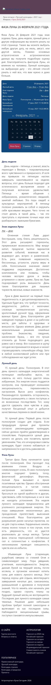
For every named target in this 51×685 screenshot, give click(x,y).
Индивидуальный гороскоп (37, 647)
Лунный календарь (24, 17)
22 (12, 137)
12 (31, 129)
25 (26, 137)
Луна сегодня (8, 17)
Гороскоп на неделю (34, 644)
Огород (37, 146)
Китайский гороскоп (34, 636)
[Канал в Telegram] (44, 680)
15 (12, 133)
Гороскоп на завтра (34, 642)
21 (40, 133)
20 (35, 133)
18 (26, 133)
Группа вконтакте (8, 634)
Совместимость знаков (36, 650)
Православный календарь (12, 661)
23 (17, 137)
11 (26, 129)
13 (35, 129)
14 (40, 129)
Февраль (6, 19)
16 (17, 133)
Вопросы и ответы (9, 636)
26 (31, 137)
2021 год (37, 17)
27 (35, 137)
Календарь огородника (11, 670)
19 (31, 133)
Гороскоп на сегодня (35, 639)
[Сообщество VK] (48, 680)
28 (40, 137)
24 (22, 137)
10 (22, 129)
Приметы (5, 672)
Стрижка (26, 146)
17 (22, 133)
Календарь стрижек (9, 667)
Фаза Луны (14, 146)
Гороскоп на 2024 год (35, 634)
